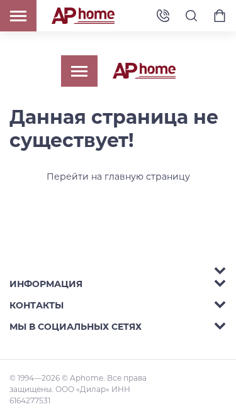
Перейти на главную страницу (118, 176)
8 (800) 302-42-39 (163, 16)
